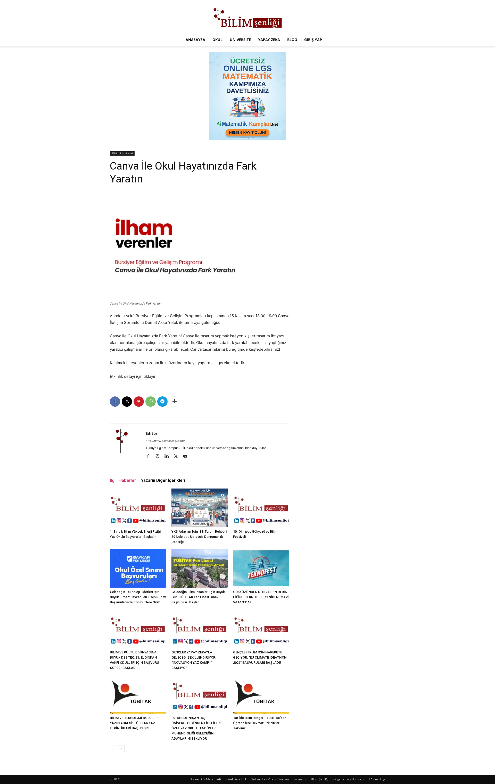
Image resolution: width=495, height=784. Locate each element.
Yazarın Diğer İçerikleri (163, 480)
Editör (152, 433)
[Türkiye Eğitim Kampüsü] (247, 17)
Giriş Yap (313, 39)
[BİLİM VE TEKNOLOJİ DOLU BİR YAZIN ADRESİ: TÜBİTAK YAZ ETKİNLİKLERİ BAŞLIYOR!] (138, 694)
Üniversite (240, 39)
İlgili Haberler (123, 480)
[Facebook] (115, 401)
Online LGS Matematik (205, 779)
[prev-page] (113, 749)
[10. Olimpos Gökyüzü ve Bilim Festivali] (261, 508)
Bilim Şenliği (319, 779)
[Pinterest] (139, 401)
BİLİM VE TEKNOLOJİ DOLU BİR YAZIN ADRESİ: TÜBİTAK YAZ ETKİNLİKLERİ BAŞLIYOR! (134, 723)
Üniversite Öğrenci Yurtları (270, 779)
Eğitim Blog (377, 779)
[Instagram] (159, 456)
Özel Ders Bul (236, 779)
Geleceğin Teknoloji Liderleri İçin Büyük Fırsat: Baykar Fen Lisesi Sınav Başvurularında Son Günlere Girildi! (138, 597)
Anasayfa (195, 39)
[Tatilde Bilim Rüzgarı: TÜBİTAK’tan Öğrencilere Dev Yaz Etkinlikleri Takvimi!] (261, 694)
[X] (127, 401)
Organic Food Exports (348, 779)
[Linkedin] (168, 456)
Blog (292, 39)
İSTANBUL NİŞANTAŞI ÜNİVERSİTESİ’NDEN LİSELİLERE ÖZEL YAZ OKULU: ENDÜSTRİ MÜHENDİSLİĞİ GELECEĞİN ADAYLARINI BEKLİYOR (196, 728)
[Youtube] (187, 456)
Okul (217, 39)
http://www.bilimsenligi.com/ (165, 441)
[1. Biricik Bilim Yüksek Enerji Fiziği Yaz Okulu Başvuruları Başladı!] (138, 508)
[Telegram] (162, 401)
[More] (174, 401)
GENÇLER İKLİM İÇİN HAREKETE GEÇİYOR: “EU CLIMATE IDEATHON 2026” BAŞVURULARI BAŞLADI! (259, 657)
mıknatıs (300, 779)
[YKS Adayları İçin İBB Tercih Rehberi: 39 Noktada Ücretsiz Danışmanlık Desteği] (199, 508)
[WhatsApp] (150, 401)
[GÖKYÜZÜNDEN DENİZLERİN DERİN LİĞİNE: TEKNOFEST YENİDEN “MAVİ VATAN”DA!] (261, 568)
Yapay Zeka (269, 39)
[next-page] (121, 749)
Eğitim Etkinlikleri (122, 153)
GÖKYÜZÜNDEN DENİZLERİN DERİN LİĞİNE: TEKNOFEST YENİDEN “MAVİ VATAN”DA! (261, 597)
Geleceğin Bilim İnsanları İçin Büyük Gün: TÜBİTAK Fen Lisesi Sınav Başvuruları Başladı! (198, 597)
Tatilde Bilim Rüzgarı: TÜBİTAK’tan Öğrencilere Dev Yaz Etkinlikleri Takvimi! (259, 723)
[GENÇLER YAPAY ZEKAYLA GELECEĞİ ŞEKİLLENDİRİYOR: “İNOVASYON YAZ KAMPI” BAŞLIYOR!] (199, 628)
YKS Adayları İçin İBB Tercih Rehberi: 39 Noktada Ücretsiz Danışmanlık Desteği (199, 537)
